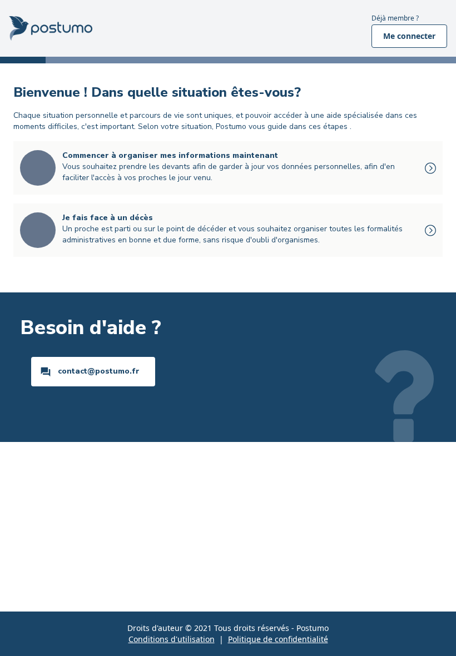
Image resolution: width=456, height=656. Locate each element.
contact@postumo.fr (99, 371)
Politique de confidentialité (278, 639)
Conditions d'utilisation (171, 639)
